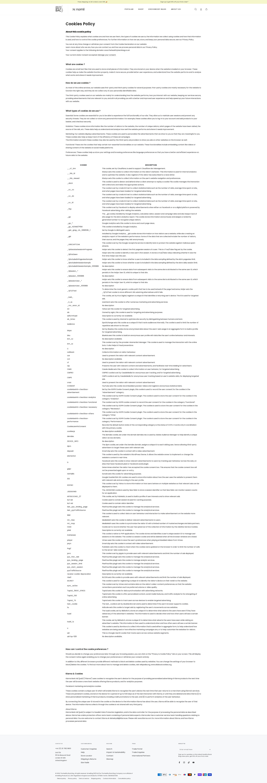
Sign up (153, 399)
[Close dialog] (171, 368)
